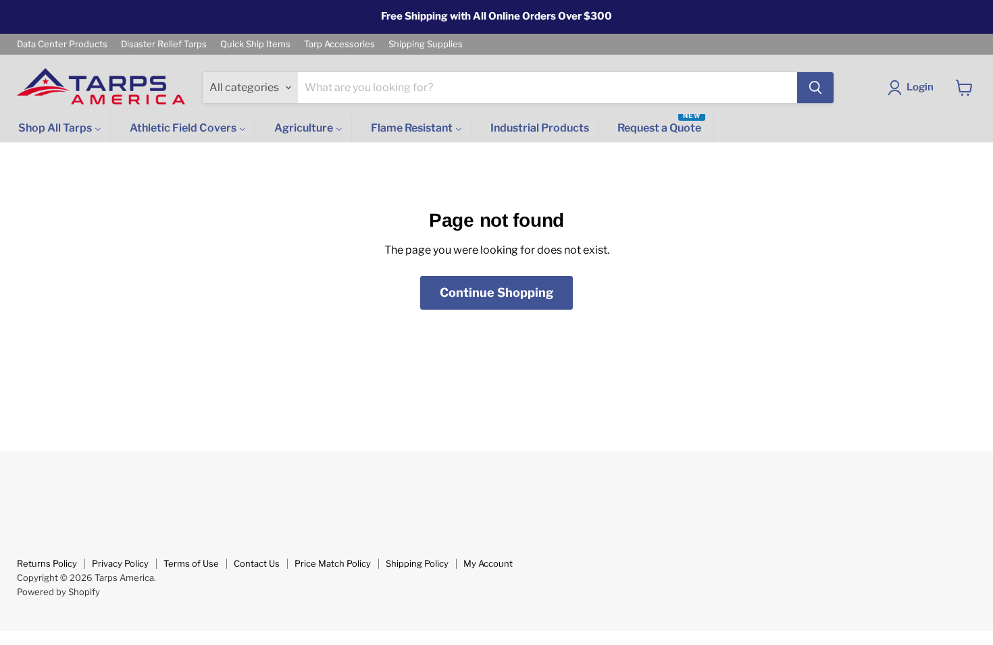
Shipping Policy (417, 563)
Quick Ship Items (255, 44)
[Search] (815, 87)
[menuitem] (59, 128)
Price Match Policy (333, 563)
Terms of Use (191, 563)
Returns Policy (47, 563)
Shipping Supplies (425, 44)
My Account (488, 563)
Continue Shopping (496, 292)
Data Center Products (62, 44)
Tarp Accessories (339, 44)
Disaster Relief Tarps (164, 44)
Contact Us (257, 563)
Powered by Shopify (58, 591)
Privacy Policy (120, 563)
